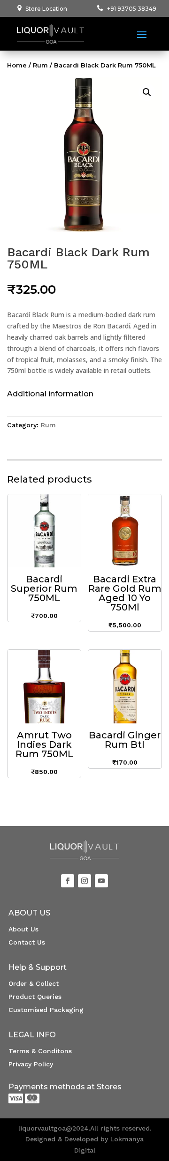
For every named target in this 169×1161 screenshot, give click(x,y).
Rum (40, 65)
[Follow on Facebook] (67, 880)
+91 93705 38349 (131, 8)
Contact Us (26, 942)
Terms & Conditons (40, 1051)
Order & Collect (33, 983)
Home (17, 65)
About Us (23, 929)
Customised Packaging (46, 1009)
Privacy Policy (30, 1064)
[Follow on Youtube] (101, 880)
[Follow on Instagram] (84, 880)
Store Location (46, 8)
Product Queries (34, 996)
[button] (146, 92)
